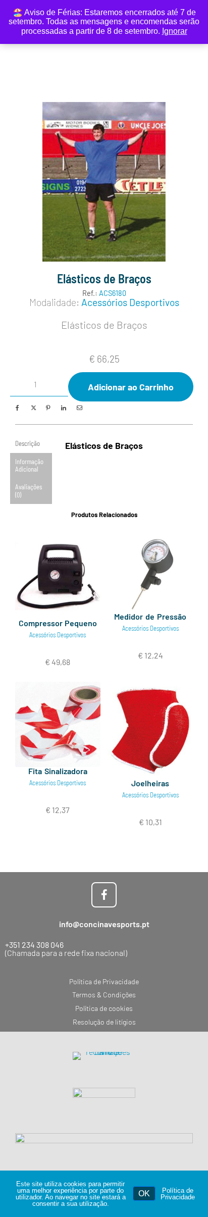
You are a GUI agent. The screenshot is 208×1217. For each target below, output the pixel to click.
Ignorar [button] (174, 31)
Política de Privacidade (178, 1194)
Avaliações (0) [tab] (28, 490)
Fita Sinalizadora (57, 771)
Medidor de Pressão (150, 616)
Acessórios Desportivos (130, 302)
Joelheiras (150, 783)
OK (144, 1193)
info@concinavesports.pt (104, 924)
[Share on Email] (78, 407)
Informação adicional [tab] (29, 465)
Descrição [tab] (27, 443)
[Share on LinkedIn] (63, 407)
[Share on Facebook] (17, 407)
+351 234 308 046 (34, 944)
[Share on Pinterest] (47, 407)
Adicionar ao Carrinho (131, 386)
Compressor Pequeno (58, 623)
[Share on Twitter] (32, 407)
